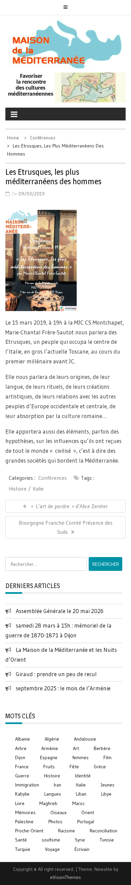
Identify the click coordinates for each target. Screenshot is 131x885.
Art (76, 748)
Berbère (102, 748)
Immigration (27, 785)
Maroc (78, 803)
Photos (55, 822)
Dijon (20, 757)
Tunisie (107, 840)
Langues (52, 794)
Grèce (100, 767)
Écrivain (82, 849)
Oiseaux (58, 812)
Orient (87, 812)
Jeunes (107, 785)
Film (107, 757)
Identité (83, 776)
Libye (106, 794)
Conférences (52, 477)
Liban (81, 794)
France (22, 767)
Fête (74, 767)
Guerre (22, 776)
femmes (80, 757)
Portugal (85, 822)
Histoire (18, 488)
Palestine (24, 822)
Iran (57, 785)
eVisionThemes (65, 877)
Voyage (52, 849)
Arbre (21, 748)
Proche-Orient (29, 831)
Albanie (22, 739)
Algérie (52, 739)
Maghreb (48, 803)
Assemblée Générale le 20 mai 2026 (59, 610)
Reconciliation (103, 831)
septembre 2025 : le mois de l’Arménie (63, 688)
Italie (38, 488)
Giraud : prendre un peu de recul (56, 673)
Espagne (48, 757)
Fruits (49, 767)
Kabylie (22, 794)
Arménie (49, 748)
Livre (20, 803)
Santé (21, 840)
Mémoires (25, 812)
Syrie (80, 840)
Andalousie (85, 739)
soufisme (51, 840)
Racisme (66, 831)
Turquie (22, 849)
